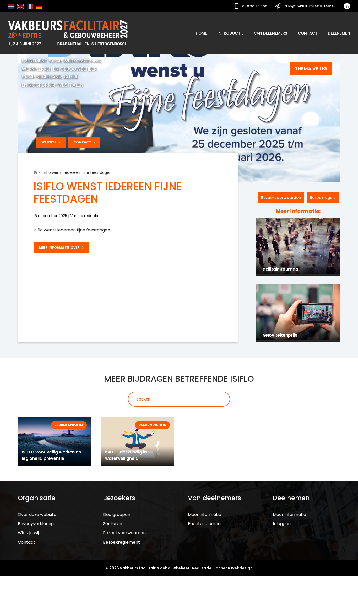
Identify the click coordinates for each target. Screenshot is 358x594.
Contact (307, 33)
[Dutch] (11, 6)
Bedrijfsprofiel (68, 425)
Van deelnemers (270, 33)
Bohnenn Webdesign (233, 568)
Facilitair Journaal (206, 524)
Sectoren (112, 524)
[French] (30, 6)
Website (48, 142)
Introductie (230, 33)
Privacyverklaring (36, 524)
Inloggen (282, 524)
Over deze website (37, 514)
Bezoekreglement (121, 542)
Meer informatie (204, 514)
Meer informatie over (59, 247)
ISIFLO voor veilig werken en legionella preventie (51, 455)
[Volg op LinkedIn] (347, 6)
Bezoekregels (322, 197)
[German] (39, 6)
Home (201, 33)
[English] (20, 6)
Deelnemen (339, 33)
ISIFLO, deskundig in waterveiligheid (126, 455)
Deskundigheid (152, 425)
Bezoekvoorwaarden (281, 197)
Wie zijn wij (28, 533)
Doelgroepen (116, 514)
